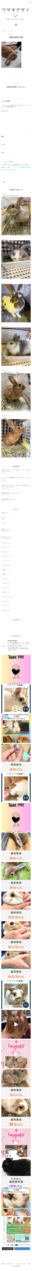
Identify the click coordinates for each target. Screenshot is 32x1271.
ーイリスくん (4, 560)
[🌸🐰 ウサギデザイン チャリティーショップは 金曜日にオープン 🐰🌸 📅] (16, 669)
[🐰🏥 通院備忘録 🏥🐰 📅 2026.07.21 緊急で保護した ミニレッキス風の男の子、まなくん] (16, 876)
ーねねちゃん (4, 610)
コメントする (20, 34)
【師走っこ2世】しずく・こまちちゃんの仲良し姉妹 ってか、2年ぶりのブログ (15, 486)
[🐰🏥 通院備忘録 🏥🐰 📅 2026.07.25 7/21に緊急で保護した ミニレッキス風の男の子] (16, 846)
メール (3, 144)
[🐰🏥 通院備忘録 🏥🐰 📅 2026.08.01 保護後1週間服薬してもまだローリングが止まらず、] (16, 758)
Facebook (16, 620)
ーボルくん (4, 583)
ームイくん (4, 605)
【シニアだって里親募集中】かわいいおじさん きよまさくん (15, 478)
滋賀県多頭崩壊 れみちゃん (8, 499)
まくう (3, 517)
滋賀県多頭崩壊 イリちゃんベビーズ (11, 493)
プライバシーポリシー (20, 1263)
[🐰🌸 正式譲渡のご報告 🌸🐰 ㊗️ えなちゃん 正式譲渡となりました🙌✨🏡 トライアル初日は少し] (16, 1054)
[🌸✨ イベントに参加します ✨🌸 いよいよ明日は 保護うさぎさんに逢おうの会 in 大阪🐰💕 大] (16, 1231)
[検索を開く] (30, 2)
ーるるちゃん (4, 551)
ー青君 (3, 569)
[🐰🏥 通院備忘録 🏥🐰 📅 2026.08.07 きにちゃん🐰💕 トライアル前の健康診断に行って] (16, 935)
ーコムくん (4, 587)
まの (2, 519)
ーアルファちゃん (6, 565)
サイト (3, 152)
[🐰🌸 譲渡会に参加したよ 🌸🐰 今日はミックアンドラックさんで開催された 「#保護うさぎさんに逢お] (16, 728)
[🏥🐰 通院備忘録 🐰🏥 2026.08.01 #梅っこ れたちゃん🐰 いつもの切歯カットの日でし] (16, 965)
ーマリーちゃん (5, 596)
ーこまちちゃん (5, 538)
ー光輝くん (4, 574)
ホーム (3, 30)
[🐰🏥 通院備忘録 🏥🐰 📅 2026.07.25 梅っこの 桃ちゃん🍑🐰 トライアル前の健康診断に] (16, 1113)
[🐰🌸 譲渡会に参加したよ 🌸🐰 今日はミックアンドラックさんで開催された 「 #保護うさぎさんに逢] (16, 1201)
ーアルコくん (4, 556)
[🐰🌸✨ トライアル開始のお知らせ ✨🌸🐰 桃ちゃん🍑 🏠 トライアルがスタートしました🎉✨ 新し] (16, 994)
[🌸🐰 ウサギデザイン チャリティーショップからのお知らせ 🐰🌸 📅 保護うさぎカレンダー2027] (16, 817)
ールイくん (4, 547)
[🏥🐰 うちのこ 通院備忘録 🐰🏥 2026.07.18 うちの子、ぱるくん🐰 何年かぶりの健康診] (16, 1172)
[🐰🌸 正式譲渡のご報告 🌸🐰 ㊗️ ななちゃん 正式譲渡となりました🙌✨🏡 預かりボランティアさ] (16, 1024)
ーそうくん (4, 601)
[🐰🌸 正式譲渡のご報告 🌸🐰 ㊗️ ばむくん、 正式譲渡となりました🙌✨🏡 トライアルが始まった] (16, 1142)
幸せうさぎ (4, 537)
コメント (4, 111)
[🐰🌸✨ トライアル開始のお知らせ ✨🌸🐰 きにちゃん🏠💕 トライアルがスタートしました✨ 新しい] (16, 787)
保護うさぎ (4, 529)
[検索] (28, 181)
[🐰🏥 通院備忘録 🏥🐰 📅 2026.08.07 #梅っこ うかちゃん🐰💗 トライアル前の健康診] (16, 906)
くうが (3, 523)
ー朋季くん (4, 592)
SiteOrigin (17, 1266)
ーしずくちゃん (5, 543)
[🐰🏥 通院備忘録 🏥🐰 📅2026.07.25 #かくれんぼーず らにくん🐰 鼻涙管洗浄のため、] (16, 1083)
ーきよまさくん (5, 531)
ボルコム (3, 578)
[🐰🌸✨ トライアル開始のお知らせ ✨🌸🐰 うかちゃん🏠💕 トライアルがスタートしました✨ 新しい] (16, 698)
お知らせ (3, 512)
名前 (2, 136)
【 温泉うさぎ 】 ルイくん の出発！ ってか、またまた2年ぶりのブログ (15, 470)
